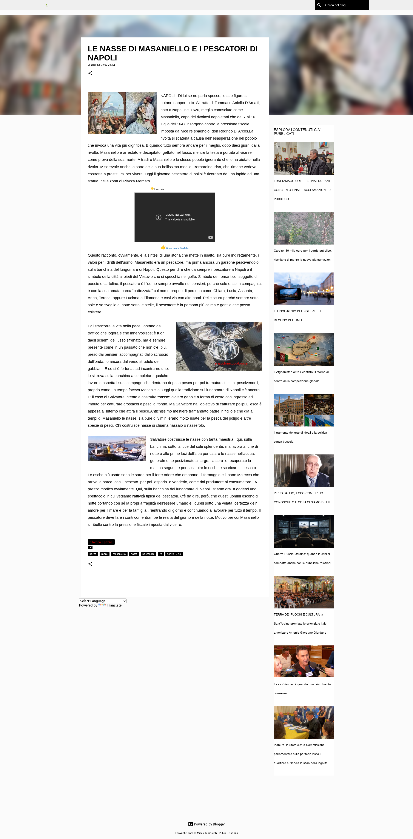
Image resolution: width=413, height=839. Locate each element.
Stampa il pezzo (101, 542)
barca (92, 554)
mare (104, 554)
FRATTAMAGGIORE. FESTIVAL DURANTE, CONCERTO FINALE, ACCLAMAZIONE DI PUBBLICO (303, 190)
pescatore (148, 554)
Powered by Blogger (209, 824)
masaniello (119, 554)
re (161, 554)
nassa (134, 554)
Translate (114, 605)
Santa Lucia (174, 554)
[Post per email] (90, 549)
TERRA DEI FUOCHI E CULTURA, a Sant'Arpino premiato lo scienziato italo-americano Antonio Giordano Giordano (301, 623)
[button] (90, 74)
